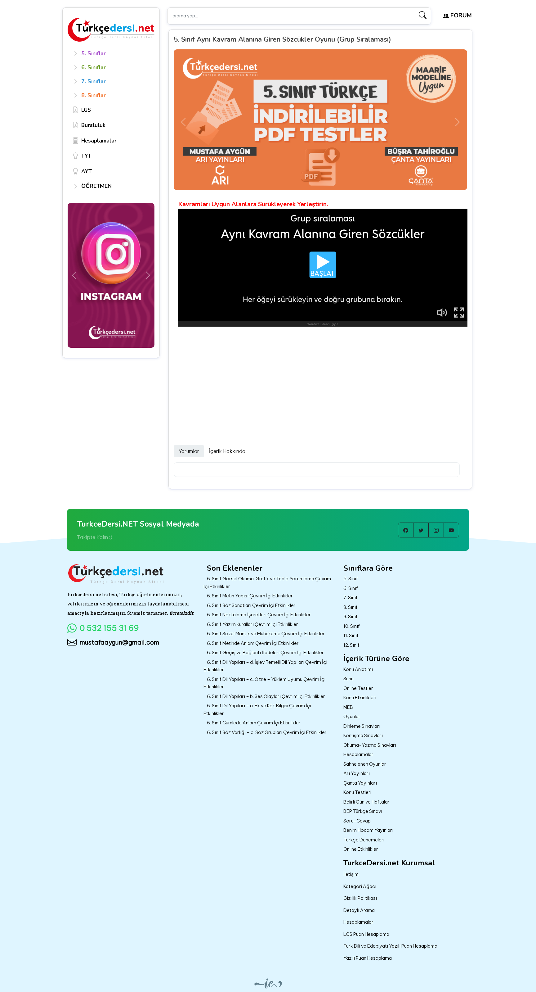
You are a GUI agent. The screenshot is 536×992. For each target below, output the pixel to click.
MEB (348, 707)
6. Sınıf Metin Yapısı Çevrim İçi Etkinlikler (250, 596)
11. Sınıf (351, 635)
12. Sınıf (351, 645)
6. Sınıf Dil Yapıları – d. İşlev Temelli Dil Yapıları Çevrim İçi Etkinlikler (265, 666)
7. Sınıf (350, 597)
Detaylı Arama (359, 910)
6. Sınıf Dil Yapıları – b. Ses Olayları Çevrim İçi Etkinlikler (266, 696)
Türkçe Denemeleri (363, 840)
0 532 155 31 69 (109, 628)
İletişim (351, 874)
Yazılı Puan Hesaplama (367, 958)
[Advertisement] (320, 379)
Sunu (348, 679)
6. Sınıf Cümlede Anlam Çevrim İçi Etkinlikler (254, 723)
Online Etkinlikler (360, 849)
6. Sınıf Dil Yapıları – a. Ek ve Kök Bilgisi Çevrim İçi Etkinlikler (257, 709)
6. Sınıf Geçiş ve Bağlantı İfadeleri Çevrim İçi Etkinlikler (265, 652)
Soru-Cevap (357, 821)
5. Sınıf (350, 579)
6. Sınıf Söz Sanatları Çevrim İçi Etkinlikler (251, 605)
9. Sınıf (350, 616)
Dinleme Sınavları (361, 726)
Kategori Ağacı (359, 886)
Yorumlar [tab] (189, 451)
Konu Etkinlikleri (359, 697)
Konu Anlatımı (358, 669)
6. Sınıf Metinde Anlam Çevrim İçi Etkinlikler (253, 643)
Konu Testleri (357, 792)
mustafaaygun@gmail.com (119, 642)
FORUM (460, 15)
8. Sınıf (350, 607)
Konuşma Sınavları (363, 735)
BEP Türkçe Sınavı (362, 811)
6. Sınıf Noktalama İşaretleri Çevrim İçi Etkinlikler (259, 615)
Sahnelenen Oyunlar (364, 764)
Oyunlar (351, 716)
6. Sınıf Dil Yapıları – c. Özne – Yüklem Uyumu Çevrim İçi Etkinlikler (264, 683)
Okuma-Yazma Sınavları (369, 745)
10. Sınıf (351, 626)
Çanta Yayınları (360, 783)
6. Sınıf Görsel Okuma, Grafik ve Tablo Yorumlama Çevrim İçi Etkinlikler (267, 582)
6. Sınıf (350, 588)
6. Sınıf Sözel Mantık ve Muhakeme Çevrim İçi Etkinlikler (266, 633)
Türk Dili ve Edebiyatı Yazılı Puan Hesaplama (390, 946)
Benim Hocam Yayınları (368, 830)
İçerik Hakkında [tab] (227, 451)
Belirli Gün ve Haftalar (366, 802)
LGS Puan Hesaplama (366, 934)
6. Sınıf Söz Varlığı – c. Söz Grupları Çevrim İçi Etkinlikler (267, 732)
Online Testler (358, 688)
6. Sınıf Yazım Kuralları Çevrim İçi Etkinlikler (252, 624)
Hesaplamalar (358, 754)
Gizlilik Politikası (360, 898)
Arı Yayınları (356, 773)
